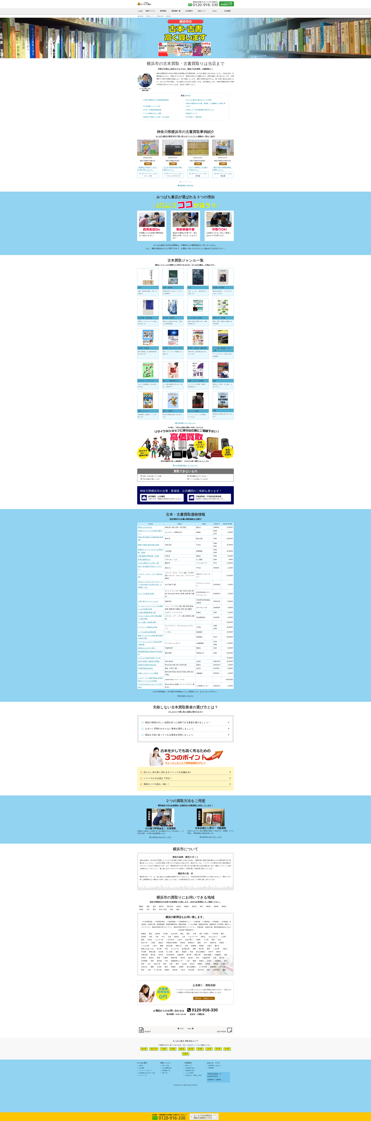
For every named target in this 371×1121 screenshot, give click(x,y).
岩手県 (218, 1049)
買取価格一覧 (166, 1070)
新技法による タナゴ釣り (146, 648)
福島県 (181, 1049)
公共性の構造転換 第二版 (146, 612)
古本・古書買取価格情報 (152, 110)
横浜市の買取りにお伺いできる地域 (156, 117)
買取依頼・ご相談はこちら (204, 998)
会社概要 (141, 1068)
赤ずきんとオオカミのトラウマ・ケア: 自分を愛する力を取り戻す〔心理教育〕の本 (150, 584)
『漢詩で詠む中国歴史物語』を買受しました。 (222, 169)
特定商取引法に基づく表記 (147, 1073)
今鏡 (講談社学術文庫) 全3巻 (148, 556)
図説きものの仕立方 (145, 527)
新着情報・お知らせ (214, 1065)
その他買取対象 (166, 1068)
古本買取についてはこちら (186, 423)
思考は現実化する (144, 559)
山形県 (208, 1049)
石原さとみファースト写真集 (148, 673)
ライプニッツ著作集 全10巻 (147, 627)
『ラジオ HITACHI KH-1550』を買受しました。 (172, 169)
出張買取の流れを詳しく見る (161, 837)
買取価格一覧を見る (186, 696)
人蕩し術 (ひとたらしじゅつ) (148, 601)
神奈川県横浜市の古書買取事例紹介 (156, 100)
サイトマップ (143, 1075)
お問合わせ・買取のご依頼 (193, 1075)
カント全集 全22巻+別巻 (147, 622)
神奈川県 (160, 16)
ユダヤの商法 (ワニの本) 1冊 (148, 563)
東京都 (143, 1049)
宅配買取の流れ (190, 1070)
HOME (141, 16)
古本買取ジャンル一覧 (151, 106)
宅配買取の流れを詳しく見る (211, 837)
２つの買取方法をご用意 (152, 113)
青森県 (185, 1054)
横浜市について (192, 113)
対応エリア (150, 16)
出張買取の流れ (190, 1068)
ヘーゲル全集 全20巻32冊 (147, 632)
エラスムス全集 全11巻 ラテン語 (149, 658)
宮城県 (199, 1049)
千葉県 (163, 1049)
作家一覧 (164, 1073)
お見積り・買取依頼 (194, 117)
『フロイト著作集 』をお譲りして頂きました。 (197, 169)
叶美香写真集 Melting (145, 668)
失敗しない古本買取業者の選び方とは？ (200, 110)
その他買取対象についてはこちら (186, 465)
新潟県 (190, 1049)
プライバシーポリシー (145, 1070)
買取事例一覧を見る (186, 185)
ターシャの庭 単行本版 (146, 593)
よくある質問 (189, 1073)
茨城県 (172, 1049)
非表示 (187, 95)
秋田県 (227, 1049)
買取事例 (211, 1068)
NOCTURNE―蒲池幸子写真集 (148, 661)
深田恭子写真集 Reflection (147, 665)
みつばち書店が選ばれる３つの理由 (198, 100)
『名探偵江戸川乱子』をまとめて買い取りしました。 (147, 169)
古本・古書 (165, 1065)
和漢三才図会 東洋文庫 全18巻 (148, 545)
